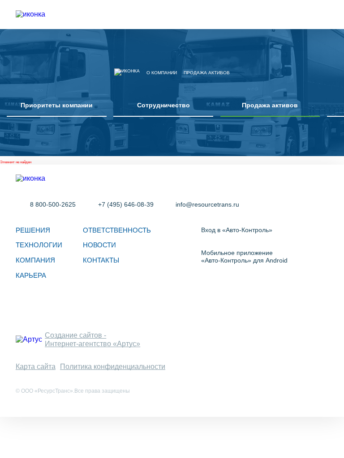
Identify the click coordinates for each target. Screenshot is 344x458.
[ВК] (25, 307)
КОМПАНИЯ (35, 260)
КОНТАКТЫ (101, 260)
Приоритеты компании (57, 105)
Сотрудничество (163, 105)
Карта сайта (36, 366)
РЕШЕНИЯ (33, 230)
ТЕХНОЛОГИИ (39, 245)
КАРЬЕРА (31, 275)
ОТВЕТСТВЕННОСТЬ (117, 230)
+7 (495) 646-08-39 (125, 204)
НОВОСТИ (99, 245)
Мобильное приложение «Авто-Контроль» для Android (244, 256)
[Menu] (323, 14)
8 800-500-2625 (53, 204)
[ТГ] (50, 307)
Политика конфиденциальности (112, 366)
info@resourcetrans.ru (207, 204)
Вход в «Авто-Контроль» (236, 229)
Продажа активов (270, 105)
